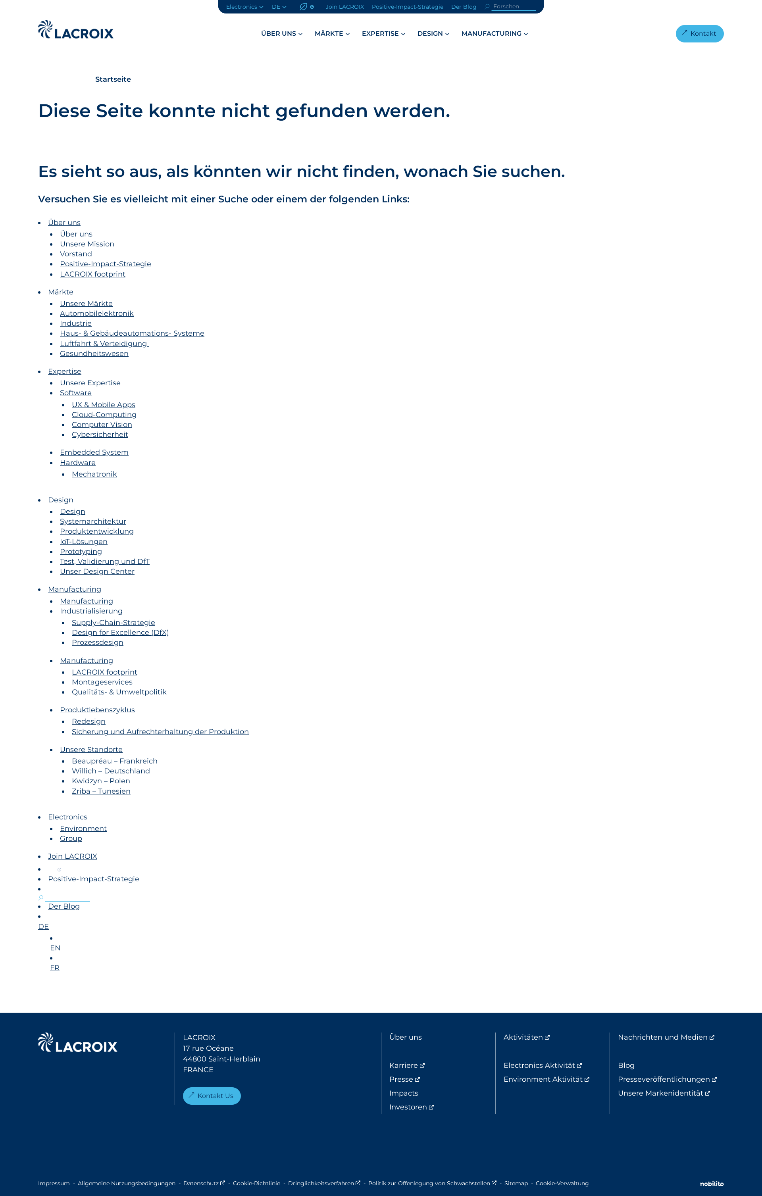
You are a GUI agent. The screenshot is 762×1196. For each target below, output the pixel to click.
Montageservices (102, 682)
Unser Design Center (97, 571)
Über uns (278, 33)
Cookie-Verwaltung (562, 1183)
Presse (434, 1079)
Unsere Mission (87, 244)
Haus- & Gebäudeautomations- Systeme (132, 333)
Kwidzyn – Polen (101, 781)
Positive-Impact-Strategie (407, 6)
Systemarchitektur (93, 521)
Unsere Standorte (91, 749)
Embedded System (94, 452)
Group (71, 838)
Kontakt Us (215, 1096)
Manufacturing (491, 33)
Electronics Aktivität (557, 1065)
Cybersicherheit (100, 434)
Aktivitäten (556, 1037)
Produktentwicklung (97, 531)
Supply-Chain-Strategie (113, 622)
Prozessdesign (97, 642)
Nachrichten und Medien (671, 1037)
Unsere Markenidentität (671, 1093)
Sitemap (516, 1183)
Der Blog (464, 6)
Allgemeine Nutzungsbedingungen (126, 1183)
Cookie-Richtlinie (256, 1183)
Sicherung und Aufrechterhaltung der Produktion (160, 731)
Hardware (78, 462)
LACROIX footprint (92, 274)
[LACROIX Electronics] (77, 1044)
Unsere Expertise (90, 383)
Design (430, 33)
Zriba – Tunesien (101, 791)
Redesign (89, 721)
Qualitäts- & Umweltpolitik (119, 692)
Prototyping (81, 551)
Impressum (54, 1183)
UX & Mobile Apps (103, 404)
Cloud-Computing (104, 414)
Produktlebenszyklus (97, 710)
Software (76, 392)
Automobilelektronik (97, 313)
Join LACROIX (345, 6)
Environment (83, 828)
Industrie (76, 323)
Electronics (241, 6)
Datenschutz (204, 1183)
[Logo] (76, 29)
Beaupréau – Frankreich (115, 761)
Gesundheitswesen (94, 353)
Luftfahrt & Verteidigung (104, 343)
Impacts (403, 1093)
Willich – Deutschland (111, 771)
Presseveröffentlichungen (671, 1079)
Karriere (436, 1065)
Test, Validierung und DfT (105, 561)
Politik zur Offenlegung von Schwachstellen (432, 1183)
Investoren (441, 1107)
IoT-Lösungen (84, 541)
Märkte (329, 33)
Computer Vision (102, 424)
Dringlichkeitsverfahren (324, 1183)
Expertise (380, 33)
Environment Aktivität (557, 1079)
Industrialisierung (91, 611)
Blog (626, 1065)
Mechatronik (94, 474)
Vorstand (76, 254)
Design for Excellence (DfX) (120, 632)
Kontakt (703, 33)
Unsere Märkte (86, 303)
